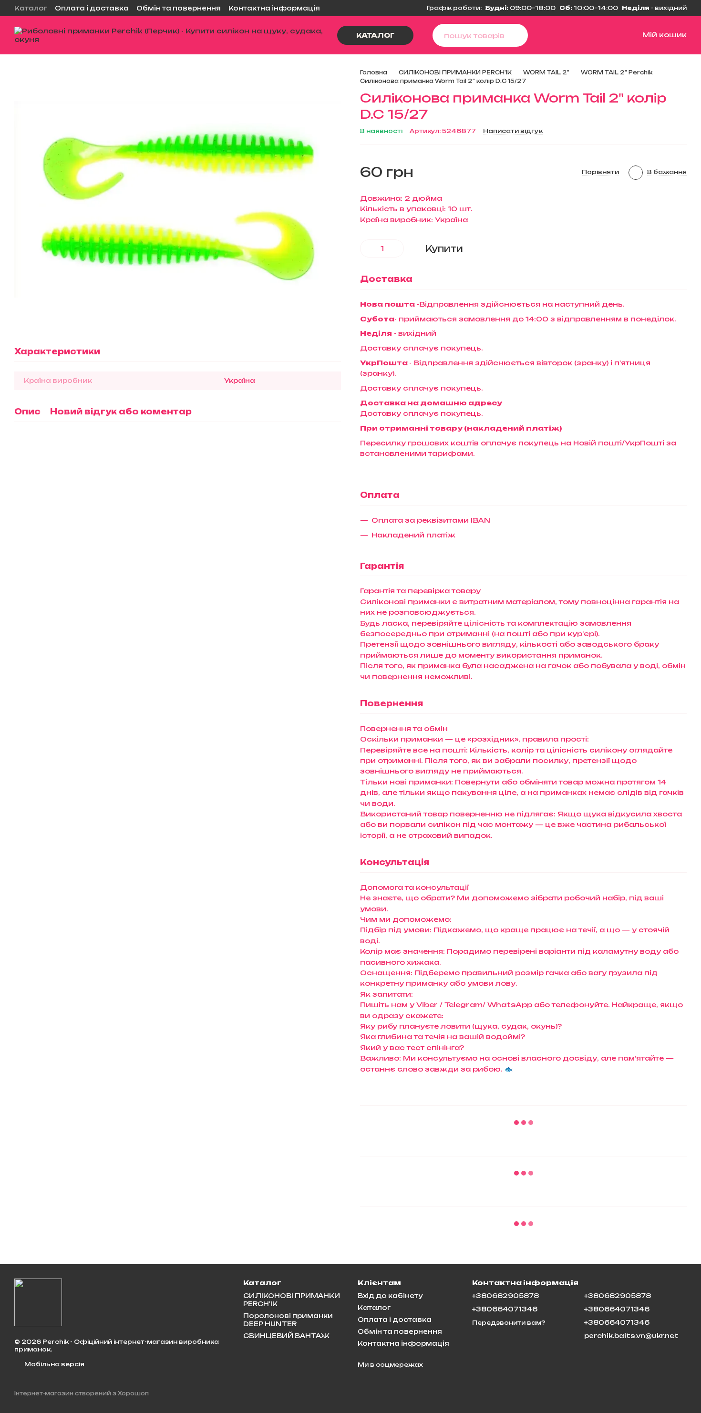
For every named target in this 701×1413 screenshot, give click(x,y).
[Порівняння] (564, 35)
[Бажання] (587, 35)
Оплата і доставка (92, 8)
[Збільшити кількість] (396, 248)
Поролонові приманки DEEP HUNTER (288, 1320)
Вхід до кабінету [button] (390, 1296)
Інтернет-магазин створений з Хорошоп (81, 1393)
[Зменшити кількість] (367, 248)
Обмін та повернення (178, 8)
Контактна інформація (274, 8)
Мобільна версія (53, 1364)
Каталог (30, 8)
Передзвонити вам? (509, 1322)
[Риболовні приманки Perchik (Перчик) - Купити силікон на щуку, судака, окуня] (38, 1301)
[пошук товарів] (516, 35)
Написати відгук (513, 130)
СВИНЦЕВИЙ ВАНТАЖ (286, 1336)
